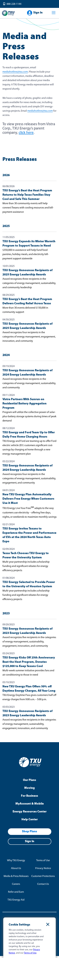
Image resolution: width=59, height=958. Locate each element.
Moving (29, 788)
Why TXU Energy (16, 860)
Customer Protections (43, 876)
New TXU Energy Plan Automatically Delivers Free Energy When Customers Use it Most (28, 499)
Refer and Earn (16, 892)
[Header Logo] (8, 16)
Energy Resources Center (30, 811)
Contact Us (43, 884)
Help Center (29, 819)
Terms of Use (43, 860)
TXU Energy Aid (16, 900)
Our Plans (29, 780)
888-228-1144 (14, 4)
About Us (16, 868)
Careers (16, 884)
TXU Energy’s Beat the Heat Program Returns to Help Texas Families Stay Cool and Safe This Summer (27, 195)
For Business (29, 796)
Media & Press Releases (16, 876)
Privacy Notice (43, 868)
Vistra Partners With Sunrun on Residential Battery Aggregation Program (24, 403)
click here (26, 133)
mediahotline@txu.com (15, 72)
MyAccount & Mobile (29, 803)
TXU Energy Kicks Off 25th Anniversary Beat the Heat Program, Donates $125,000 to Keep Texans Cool (28, 662)
